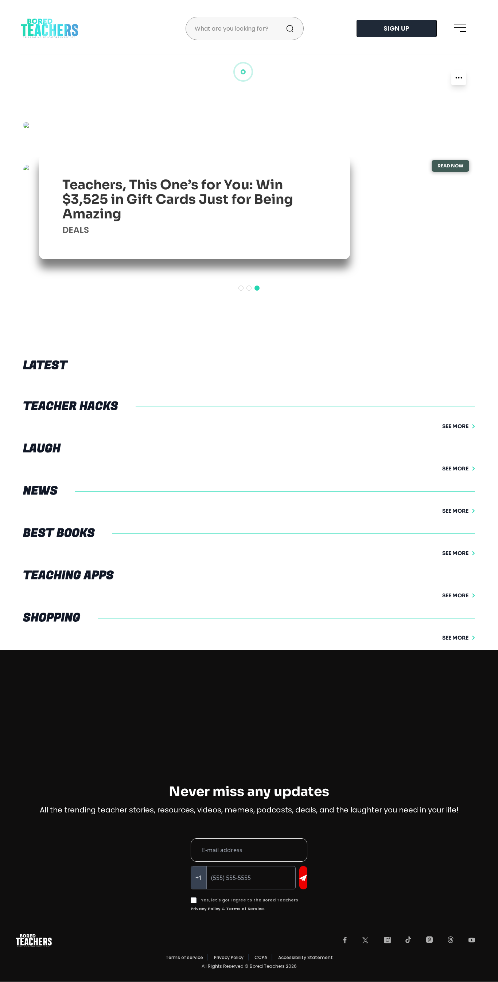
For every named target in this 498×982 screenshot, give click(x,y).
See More (455, 426)
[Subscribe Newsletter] (303, 877)
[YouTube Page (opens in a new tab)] (471, 940)
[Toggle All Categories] (458, 77)
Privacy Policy (206, 909)
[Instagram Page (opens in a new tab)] (387, 939)
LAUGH (77, 230)
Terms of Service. (245, 909)
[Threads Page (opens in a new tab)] (450, 939)
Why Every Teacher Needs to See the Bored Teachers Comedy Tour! (184, 206)
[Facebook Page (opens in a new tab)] (345, 939)
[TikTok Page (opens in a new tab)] (408, 939)
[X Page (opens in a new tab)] (365, 940)
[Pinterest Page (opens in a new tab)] (429, 939)
